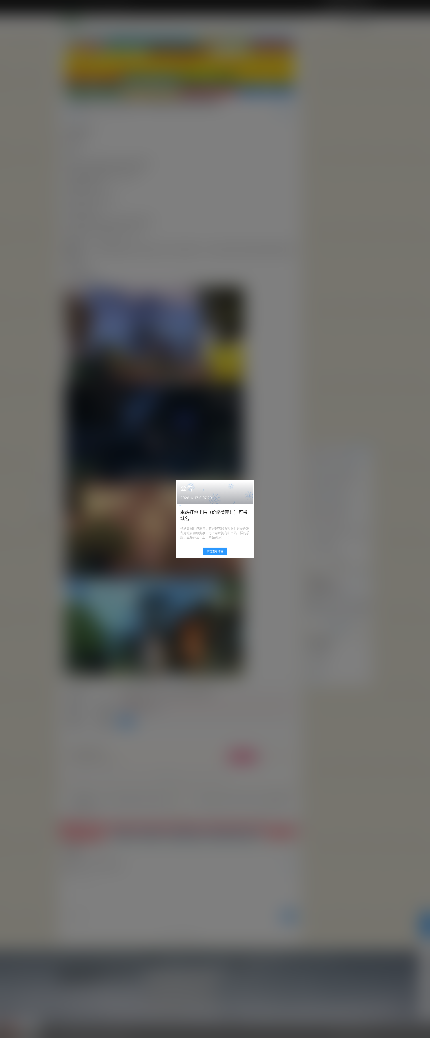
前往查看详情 (215, 551)
